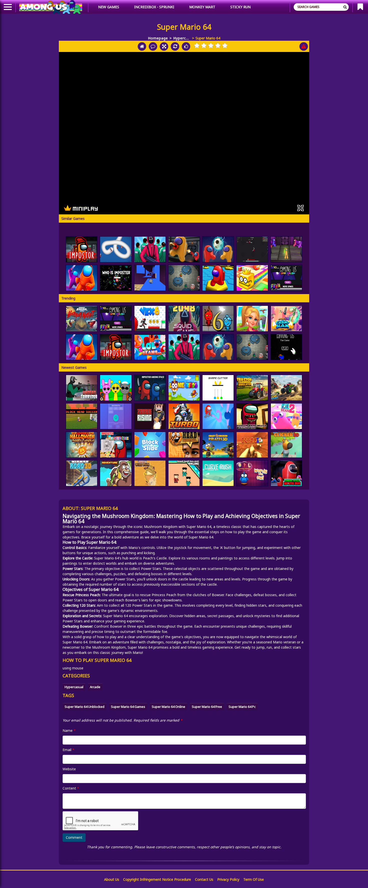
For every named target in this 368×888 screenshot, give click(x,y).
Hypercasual (182, 38)
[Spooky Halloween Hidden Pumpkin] (81, 444)
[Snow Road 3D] (81, 473)
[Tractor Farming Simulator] (252, 388)
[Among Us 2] (286, 278)
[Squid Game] (149, 249)
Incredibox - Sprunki (154, 6)
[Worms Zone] (115, 249)
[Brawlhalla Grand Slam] (286, 318)
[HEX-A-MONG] (218, 278)
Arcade (95, 687)
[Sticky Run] (149, 278)
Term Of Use (253, 879)
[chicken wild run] (149, 473)
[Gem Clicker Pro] (115, 416)
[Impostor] (81, 249)
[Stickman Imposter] (286, 249)
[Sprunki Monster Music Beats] (115, 388)
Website (69, 769)
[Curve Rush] (218, 473)
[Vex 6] (149, 318)
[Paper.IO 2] (252, 278)
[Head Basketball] (184, 444)
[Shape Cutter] (218, 388)
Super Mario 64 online (168, 706)
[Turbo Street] (184, 416)
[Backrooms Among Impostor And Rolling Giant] (252, 416)
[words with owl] (252, 473)
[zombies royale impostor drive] (286, 473)
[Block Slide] (149, 444)
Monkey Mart (202, 6)
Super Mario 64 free (207, 706)
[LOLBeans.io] (149, 347)
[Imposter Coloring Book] (115, 444)
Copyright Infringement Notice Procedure (157, 879)
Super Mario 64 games (128, 706)
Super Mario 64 (199, 526)
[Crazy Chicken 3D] (218, 444)
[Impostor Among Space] (149, 388)
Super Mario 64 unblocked (84, 706)
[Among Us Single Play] (286, 347)
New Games (108, 6)
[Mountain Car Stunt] (286, 388)
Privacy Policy (228, 879)
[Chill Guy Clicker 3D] (286, 444)
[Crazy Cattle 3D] (252, 444)
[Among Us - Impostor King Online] (184, 278)
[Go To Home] (142, 46)
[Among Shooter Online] (184, 249)
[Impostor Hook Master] (218, 416)
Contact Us (204, 879)
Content (71, 788)
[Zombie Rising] (149, 416)
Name (69, 730)
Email (68, 749)
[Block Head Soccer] (81, 416)
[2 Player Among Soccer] (218, 249)
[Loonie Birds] (184, 388)
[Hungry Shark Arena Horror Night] (81, 318)
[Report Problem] (303, 46)
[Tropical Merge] (252, 318)
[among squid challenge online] (184, 473)
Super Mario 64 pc (242, 706)
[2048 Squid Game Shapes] (184, 318)
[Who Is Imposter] (115, 278)
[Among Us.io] (81, 278)
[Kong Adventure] (115, 473)
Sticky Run (240, 6)
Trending (68, 298)
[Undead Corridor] (81, 388)
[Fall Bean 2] (286, 416)
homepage (158, 38)
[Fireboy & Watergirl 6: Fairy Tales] (218, 318)
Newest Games (74, 367)
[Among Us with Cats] (252, 249)
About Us (111, 879)
